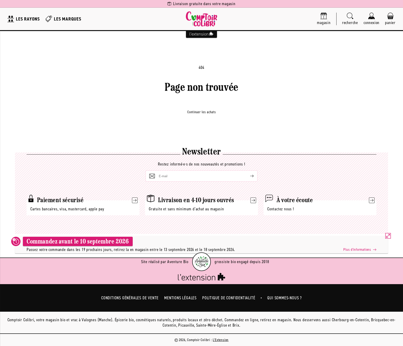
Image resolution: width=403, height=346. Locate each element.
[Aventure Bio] (201, 261)
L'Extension (221, 339)
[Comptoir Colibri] (201, 18)
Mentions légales (180, 298)
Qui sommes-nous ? (284, 298)
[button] (350, 19)
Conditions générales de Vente (130, 298)
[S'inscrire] (248, 176)
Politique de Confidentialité (228, 298)
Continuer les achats (201, 112)
